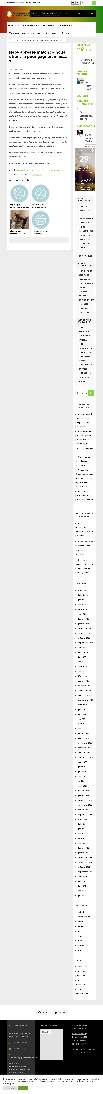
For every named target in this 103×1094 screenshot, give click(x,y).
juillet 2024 (83, 709)
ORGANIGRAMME (86, 218)
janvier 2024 (83, 738)
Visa (66, 33)
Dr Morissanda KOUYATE (86, 116)
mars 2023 (83, 785)
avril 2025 (82, 666)
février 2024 (83, 733)
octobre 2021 (84, 867)
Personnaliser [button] (10, 1088)
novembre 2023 (85, 747)
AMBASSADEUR (86, 126)
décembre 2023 (85, 743)
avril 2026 (82, 609)
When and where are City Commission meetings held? (84, 568)
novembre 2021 (85, 862)
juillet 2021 (83, 881)
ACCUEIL (15, 25)
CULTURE (85, 312)
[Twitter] (77, 3)
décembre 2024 (85, 685)
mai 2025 (82, 661)
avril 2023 (82, 781)
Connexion (82, 966)
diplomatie (82, 921)
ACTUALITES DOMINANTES (84, 264)
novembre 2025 (85, 633)
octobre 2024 (84, 695)
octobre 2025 (84, 638)
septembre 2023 (85, 757)
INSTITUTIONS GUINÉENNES (84, 321)
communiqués (84, 916)
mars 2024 (83, 728)
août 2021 (82, 876)
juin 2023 (82, 771)
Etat (80, 931)
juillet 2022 (83, 824)
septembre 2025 (85, 642)
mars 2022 (83, 843)
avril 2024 (82, 723)
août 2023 (82, 762)
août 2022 (82, 819)
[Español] (90, 13)
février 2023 (83, 790)
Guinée (48, 25)
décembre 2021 (85, 857)
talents (81, 950)
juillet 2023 (83, 766)
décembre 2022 (85, 800)
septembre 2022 (85, 814)
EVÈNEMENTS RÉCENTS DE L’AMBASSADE (85, 275)
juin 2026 (82, 599)
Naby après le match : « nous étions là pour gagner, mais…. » (42, 170)
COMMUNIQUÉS (85, 256)
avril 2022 (82, 838)
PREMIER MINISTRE (82, 73)
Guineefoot (37, 174)
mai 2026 (82, 604)
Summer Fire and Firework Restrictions (82, 549)
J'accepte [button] (23, 1088)
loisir (80, 936)
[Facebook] (73, 3)
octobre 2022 (84, 809)
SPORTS (84, 304)
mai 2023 (82, 776)
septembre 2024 (85, 700)
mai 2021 (82, 890)
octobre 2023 (84, 752)
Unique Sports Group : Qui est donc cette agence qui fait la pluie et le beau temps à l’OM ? (84, 478)
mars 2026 (83, 614)
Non (80, 940)
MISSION (85, 223)
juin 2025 (82, 657)
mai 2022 (82, 833)
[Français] (77, 13)
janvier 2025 (83, 681)
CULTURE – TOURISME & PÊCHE (26, 33)
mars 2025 (83, 671)
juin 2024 (82, 714)
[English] (64, 13)
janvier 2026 (83, 623)
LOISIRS (84, 308)
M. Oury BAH (88, 86)
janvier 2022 (83, 852)
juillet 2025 (83, 652)
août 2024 (82, 704)
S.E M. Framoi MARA (89, 138)
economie (82, 926)
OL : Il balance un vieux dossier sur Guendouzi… (84, 461)
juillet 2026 (83, 595)
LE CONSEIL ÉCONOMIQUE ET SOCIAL (86, 377)
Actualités (82, 912)
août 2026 (82, 590)
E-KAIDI (52, 33)
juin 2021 (82, 886)
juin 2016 (82, 895)
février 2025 (83, 676)
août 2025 (82, 647)
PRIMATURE (86, 352)
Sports (15, 40)
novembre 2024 (85, 690)
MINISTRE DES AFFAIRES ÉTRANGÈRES (85, 100)
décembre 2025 (85, 628)
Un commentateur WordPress (81, 527)
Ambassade (31, 25)
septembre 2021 (85, 871)
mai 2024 (82, 719)
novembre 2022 (85, 805)
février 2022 (83, 848)
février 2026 (83, 619)
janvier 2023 (83, 795)
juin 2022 (82, 828)
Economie (65, 25)
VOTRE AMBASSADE (84, 199)
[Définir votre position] (92, 150)
